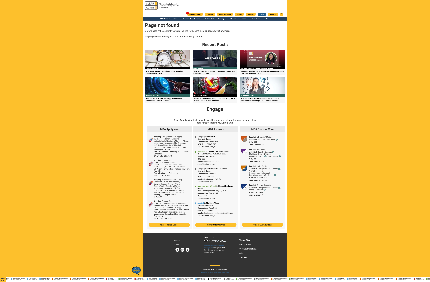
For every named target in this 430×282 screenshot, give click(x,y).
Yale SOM (223, 278)
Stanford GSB (135, 278)
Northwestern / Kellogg (14, 278)
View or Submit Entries (169, 225)
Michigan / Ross (41, 278)
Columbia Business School (56, 278)
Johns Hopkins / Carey (211, 278)
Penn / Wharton (148, 278)
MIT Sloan (106, 278)
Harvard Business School (258, 278)
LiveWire (3, 279)
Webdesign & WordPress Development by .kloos (215, 272)
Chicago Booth (28, 278)
